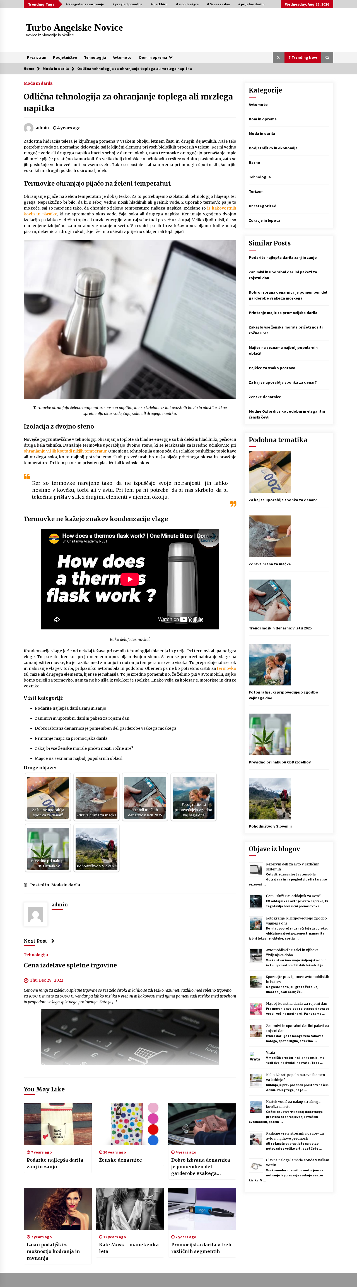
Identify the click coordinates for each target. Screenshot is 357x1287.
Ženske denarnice (120, 1160)
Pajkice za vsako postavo (272, 367)
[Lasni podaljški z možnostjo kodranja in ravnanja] (58, 1209)
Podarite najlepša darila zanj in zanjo (70, 708)
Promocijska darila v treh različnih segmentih (201, 1248)
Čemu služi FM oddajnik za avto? (293, 896)
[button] (278, 57)
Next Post (35, 941)
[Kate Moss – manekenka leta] (130, 1209)
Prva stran (36, 57)
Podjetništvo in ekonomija (273, 147)
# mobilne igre (187, 4)
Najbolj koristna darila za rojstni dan (296, 1003)
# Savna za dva (218, 4)
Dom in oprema (153, 57)
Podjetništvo (65, 57)
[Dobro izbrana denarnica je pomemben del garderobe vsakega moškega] (202, 1124)
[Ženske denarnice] (130, 1124)
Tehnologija (95, 57)
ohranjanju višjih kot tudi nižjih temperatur (65, 451)
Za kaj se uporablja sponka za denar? (283, 382)
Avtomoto (122, 57)
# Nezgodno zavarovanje (85, 4)
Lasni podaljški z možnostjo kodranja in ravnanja (53, 1251)
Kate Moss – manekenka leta (129, 1248)
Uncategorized (262, 205)
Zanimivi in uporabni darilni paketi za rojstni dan (82, 718)
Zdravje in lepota (264, 220)
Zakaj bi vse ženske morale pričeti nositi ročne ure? (84, 748)
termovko (226, 668)
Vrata (270, 1052)
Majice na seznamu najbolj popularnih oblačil (78, 758)
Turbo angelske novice (74, 27)
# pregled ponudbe (127, 4)
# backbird (159, 4)
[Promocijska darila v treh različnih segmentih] (202, 1209)
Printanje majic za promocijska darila (71, 738)
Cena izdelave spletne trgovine (70, 965)
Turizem (256, 191)
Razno (254, 162)
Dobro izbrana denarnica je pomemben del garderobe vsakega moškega (105, 728)
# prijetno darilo (251, 4)
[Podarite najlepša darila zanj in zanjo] (58, 1124)
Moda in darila (38, 83)
